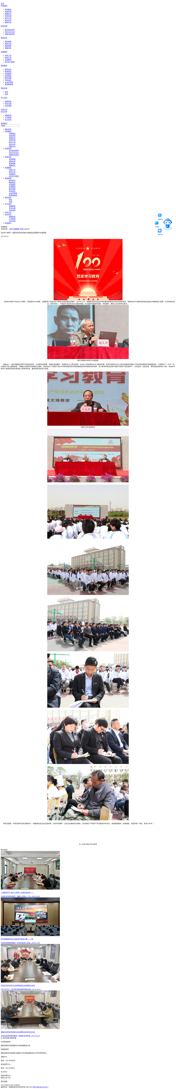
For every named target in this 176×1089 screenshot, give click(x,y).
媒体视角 (8, 46)
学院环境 (8, 16)
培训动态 (8, 80)
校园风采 (8, 101)
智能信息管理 (10, 34)
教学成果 (8, 78)
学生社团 (8, 103)
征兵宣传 (8, 119)
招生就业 (4, 88)
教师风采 (8, 71)
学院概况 (4, 6)
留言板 (157, 223)
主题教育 (8, 60)
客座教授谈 (9, 84)
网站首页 (8, 129)
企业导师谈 (9, 82)
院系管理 (4, 26)
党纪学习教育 (10, 62)
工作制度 (8, 117)
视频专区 (8, 48)
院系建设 (8, 76)
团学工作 (8, 57)
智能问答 (160, 215)
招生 (6, 92)
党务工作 (8, 55)
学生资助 (8, 106)
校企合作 (8, 20)
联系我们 (4, 123)
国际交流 (8, 22)
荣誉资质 (8, 11)
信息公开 (4, 109)
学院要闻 (8, 41)
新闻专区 (4, 38)
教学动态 (8, 69)
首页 (2, 3)
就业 (6, 94)
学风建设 (8, 74)
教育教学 (4, 65)
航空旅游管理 (10, 30)
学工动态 (4, 98)
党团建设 (4, 52)
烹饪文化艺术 (10, 32)
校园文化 (8, 14)
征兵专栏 (4, 111)
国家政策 (8, 115)
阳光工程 (8, 18)
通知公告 (8, 44)
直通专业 (160, 230)
